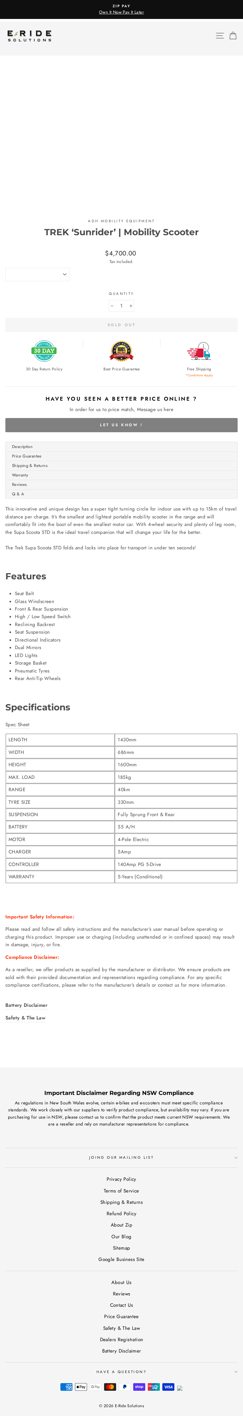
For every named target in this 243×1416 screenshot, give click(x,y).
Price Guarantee (27, 456)
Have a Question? (121, 1371)
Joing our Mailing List (121, 1157)
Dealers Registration (121, 1339)
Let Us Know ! (121, 425)
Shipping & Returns (29, 466)
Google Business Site (121, 1259)
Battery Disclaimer (121, 1350)
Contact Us (121, 1305)
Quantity (121, 293)
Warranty (20, 475)
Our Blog (121, 1236)
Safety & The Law (121, 1328)
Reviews (19, 484)
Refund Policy (121, 1213)
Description (22, 447)
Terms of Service (121, 1190)
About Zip (121, 1225)
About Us (121, 1282)
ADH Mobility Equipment (121, 221)
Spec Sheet (17, 724)
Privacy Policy (121, 1179)
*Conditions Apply (199, 375)
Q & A (18, 494)
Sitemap (121, 1248)
